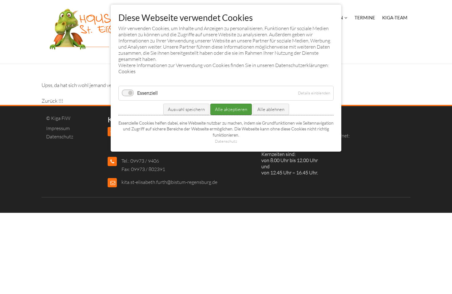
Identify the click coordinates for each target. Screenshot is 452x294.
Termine (365, 17)
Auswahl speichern (186, 109)
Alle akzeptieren (231, 109)
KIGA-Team (394, 17)
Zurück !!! (52, 100)
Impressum (58, 128)
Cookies (127, 71)
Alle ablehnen (270, 109)
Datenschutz (59, 136)
